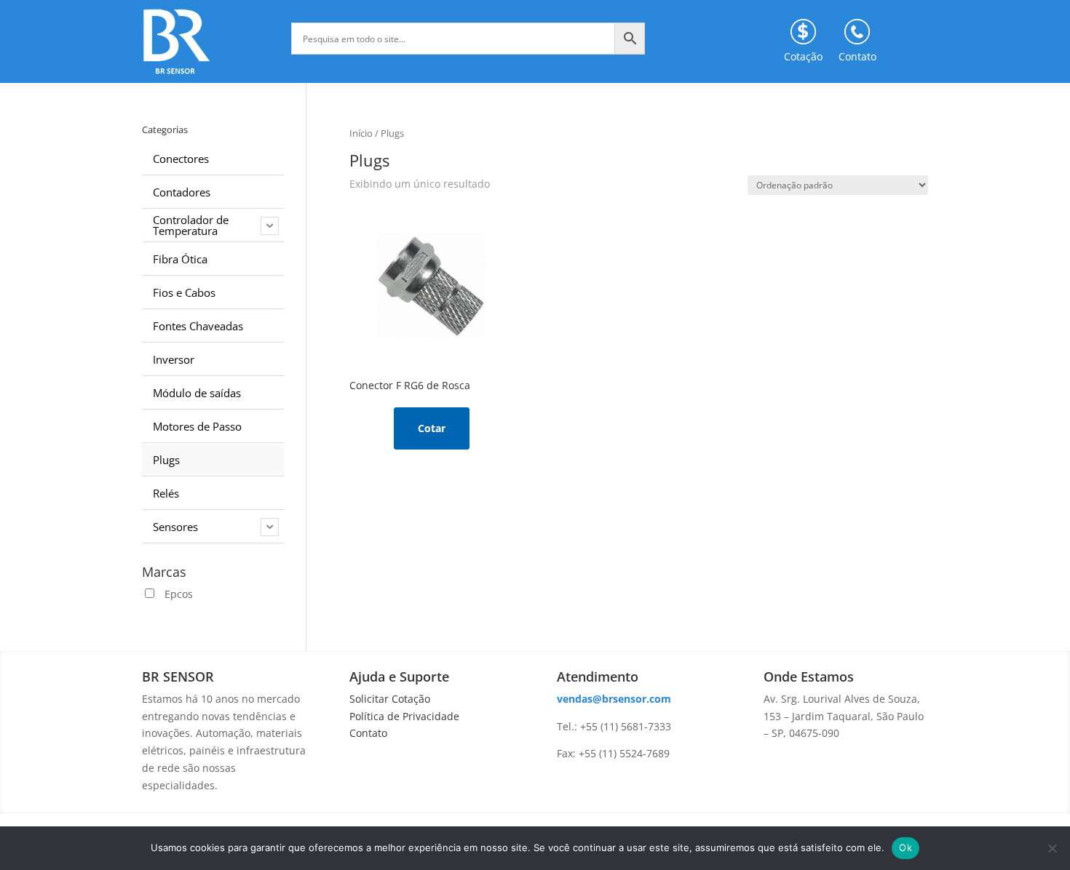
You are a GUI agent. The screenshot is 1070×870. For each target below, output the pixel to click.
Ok (905, 847)
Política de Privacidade (404, 716)
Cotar (431, 428)
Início (361, 133)
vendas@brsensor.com (614, 699)
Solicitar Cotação (389, 699)
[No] (1052, 848)
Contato (368, 733)
